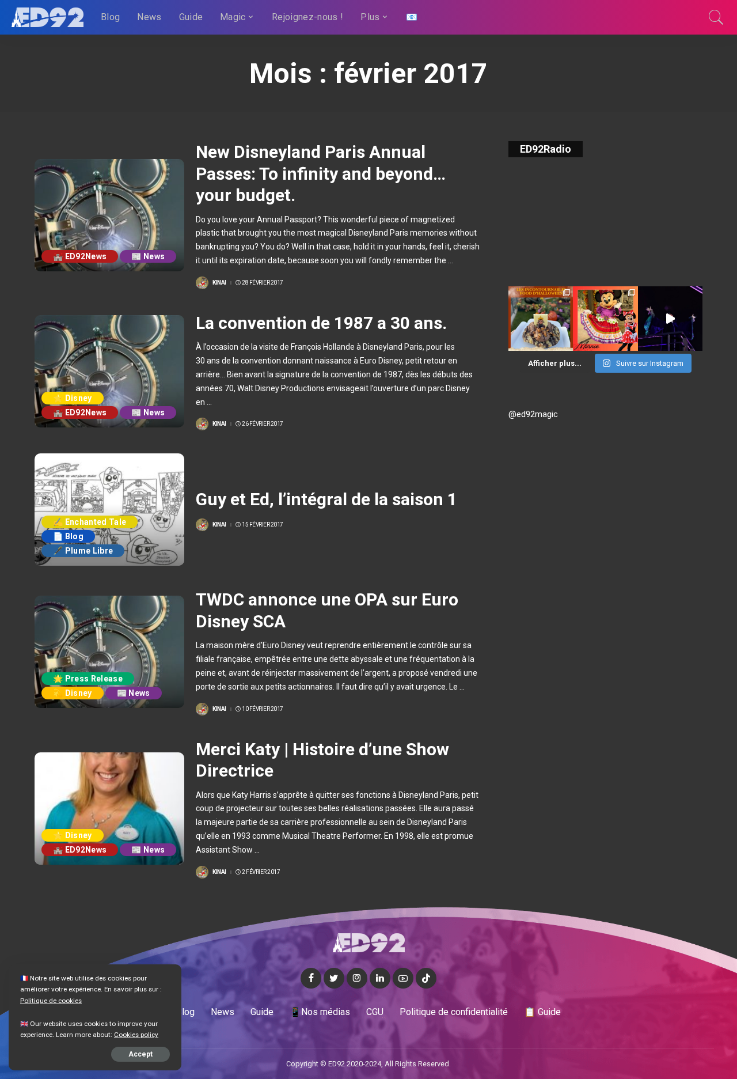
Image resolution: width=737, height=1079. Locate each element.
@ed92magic (533, 414)
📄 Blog (68, 536)
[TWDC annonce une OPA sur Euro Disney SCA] (109, 652)
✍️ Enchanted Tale (89, 522)
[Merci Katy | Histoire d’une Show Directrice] (109, 808)
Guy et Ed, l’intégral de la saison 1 (326, 499)
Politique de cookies (51, 1001)
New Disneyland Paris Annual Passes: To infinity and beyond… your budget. (321, 173)
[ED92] (47, 17)
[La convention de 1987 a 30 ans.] (109, 371)
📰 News (148, 256)
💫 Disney (72, 693)
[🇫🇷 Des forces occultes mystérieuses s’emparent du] (670, 318)
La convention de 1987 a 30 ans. (321, 323)
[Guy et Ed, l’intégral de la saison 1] (109, 509)
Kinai (219, 283)
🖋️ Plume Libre (83, 550)
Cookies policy (136, 1035)
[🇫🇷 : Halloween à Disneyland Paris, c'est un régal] (540, 318)
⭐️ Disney (72, 398)
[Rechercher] (716, 17)
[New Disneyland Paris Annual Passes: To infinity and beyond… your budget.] (109, 215)
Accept (140, 1054)
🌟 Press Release (88, 678)
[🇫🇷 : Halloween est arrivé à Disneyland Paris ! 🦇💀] (605, 318)
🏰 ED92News (80, 256)
